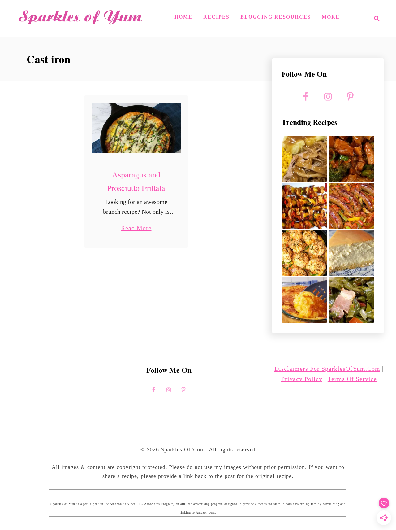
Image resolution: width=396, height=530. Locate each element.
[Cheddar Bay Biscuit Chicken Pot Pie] (304, 253)
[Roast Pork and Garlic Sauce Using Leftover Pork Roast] (351, 159)
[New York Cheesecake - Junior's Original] (351, 253)
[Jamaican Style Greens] (351, 300)
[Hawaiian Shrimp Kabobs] (304, 206)
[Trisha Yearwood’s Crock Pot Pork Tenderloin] (304, 159)
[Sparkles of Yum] (80, 18)
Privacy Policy (301, 378)
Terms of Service (352, 378)
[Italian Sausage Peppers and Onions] (351, 206)
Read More (136, 228)
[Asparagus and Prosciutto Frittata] (136, 128)
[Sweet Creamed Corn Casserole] (304, 300)
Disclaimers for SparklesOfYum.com (327, 368)
